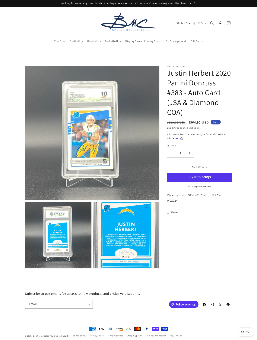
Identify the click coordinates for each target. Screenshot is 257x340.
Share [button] (174, 212)
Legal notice (176, 335)
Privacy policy (97, 335)
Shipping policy (134, 335)
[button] (76, 41)
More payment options (199, 186)
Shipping (172, 127)
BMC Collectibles (41, 336)
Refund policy (79, 335)
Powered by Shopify (59, 336)
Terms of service (115, 335)
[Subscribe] (88, 304)
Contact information (156, 335)
